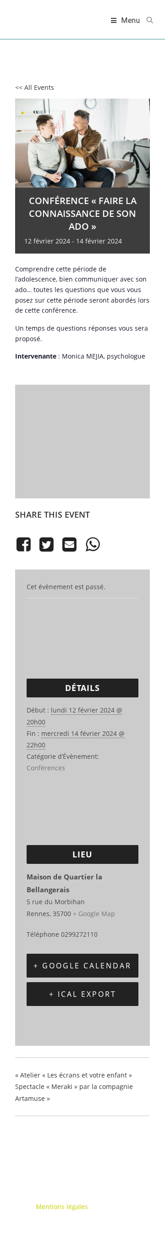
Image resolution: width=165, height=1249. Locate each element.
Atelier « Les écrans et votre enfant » (73, 1075)
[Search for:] (147, 21)
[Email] (69, 544)
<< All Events (34, 87)
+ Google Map (94, 913)
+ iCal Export (82, 994)
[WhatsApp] (92, 544)
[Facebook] (25, 544)
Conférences (46, 767)
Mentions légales (62, 1206)
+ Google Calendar (82, 966)
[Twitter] (46, 544)
